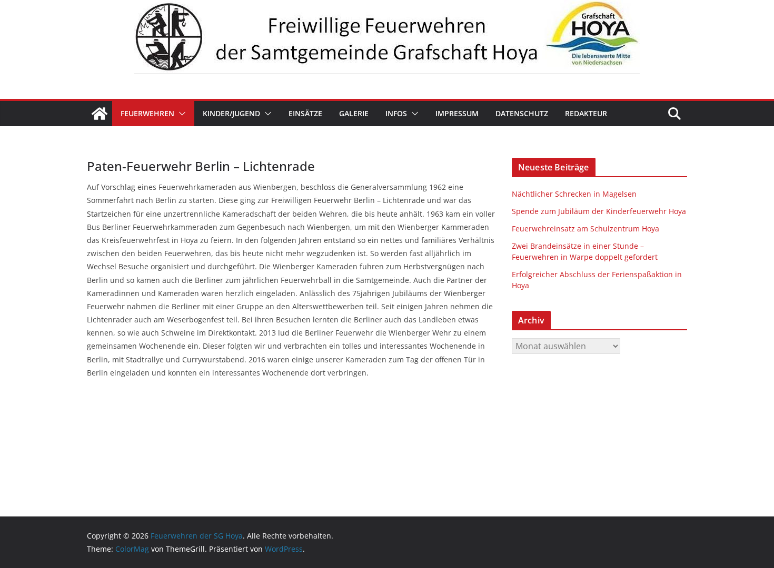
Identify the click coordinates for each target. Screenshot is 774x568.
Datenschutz (521, 113)
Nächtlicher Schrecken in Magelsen (574, 194)
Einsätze (305, 113)
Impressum (457, 113)
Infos (396, 113)
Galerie (354, 113)
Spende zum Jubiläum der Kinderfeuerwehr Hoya (599, 211)
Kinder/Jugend (231, 113)
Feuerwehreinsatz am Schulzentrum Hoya (585, 229)
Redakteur (586, 113)
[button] (180, 113)
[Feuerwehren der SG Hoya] (387, 37)
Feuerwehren (147, 113)
